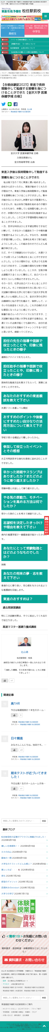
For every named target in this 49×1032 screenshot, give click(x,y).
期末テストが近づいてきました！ (29, 775)
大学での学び (7, 893)
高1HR (15, 703)
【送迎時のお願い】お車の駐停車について (23, 52)
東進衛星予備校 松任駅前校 (18, 73)
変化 (3, 875)
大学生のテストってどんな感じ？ (16, 863)
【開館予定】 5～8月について (19, 44)
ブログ (3, 73)
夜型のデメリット (9, 881)
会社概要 (25, 1015)
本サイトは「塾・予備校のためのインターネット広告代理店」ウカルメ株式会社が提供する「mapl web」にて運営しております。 (24, 1028)
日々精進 (17, 738)
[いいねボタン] (4, 680)
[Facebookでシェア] (16, 105)
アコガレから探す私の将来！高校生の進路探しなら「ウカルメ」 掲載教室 (24, 1024)
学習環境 (6, 1012)
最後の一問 (6, 857)
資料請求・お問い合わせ (26, 960)
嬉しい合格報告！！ (10, 846)
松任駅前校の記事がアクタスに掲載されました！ (23, 836)
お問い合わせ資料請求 (46, 527)
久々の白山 (6, 851)
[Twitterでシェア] (4, 105)
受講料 (27, 1012)
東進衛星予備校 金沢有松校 (34, 991)
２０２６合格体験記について (18, 39)
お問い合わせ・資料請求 (12, 1015)
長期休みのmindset (10, 887)
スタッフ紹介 (36, 1009)
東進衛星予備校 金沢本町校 (13, 987)
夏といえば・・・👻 (10, 869)
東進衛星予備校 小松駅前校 (13, 991)
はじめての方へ (24, 1009)
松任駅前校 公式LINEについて (19, 48)
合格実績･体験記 (17, 1012)
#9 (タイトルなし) (9, 1009)
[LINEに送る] (10, 105)
